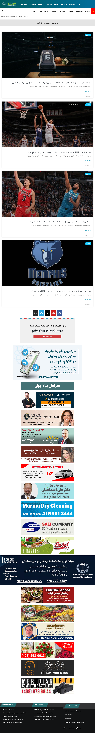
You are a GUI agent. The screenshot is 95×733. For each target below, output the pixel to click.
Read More (88, 91)
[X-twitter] (47, 313)
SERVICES (23, 4)
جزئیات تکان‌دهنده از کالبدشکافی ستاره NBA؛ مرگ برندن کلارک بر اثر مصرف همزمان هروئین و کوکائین (51, 82)
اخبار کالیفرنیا (79, 11)
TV (93, 11)
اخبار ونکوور (70, 11)
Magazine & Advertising (10, 716)
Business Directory (8, 710)
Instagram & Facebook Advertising (45, 716)
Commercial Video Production (43, 713)
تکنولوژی (54, 11)
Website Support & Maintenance (44, 710)
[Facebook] (59, 313)
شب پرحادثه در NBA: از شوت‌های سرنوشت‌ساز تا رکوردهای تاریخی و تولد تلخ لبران (59, 152)
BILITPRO (64, 4)
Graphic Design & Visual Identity (13, 719)
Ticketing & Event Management (44, 719)
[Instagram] (35, 313)
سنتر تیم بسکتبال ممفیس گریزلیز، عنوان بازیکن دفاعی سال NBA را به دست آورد (60, 291)
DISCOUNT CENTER (53, 4)
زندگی (34, 11)
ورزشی (46, 11)
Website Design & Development (12, 722)
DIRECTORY (41, 4)
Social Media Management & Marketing (15, 713)
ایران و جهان (62, 11)
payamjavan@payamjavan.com (74, 722)
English (87, 11)
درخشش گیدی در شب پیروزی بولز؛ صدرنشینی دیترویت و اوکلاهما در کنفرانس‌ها (60, 221)
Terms (79, 728)
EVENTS (80, 4)
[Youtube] (53, 313)
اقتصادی (40, 11)
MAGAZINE (33, 4)
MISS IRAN (72, 4)
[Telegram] (41, 313)
